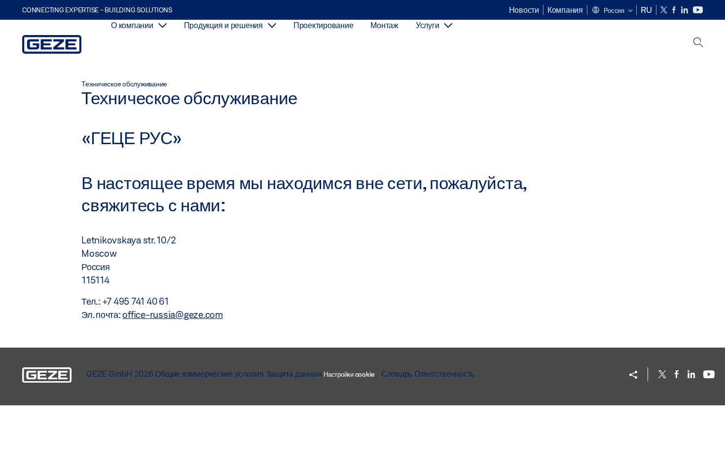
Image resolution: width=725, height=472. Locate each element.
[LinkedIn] (685, 10)
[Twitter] (664, 10)
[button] (612, 11)
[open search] (698, 43)
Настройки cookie (349, 374)
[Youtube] (698, 10)
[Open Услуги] (448, 25)
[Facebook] (674, 10)
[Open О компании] (162, 25)
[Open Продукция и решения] (272, 25)
